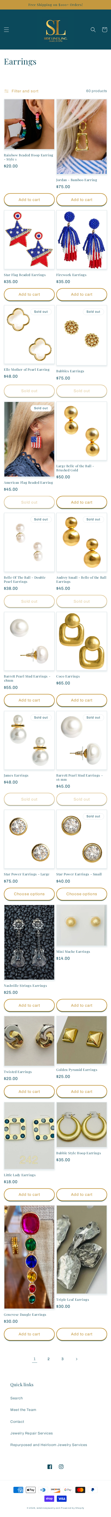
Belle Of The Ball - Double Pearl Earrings (24, 579)
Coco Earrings (68, 676)
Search (16, 1398)
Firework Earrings (71, 275)
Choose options (29, 894)
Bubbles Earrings (70, 371)
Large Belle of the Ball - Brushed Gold (75, 468)
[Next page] (76, 1359)
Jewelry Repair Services (31, 1433)
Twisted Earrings (18, 1072)
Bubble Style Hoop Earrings (78, 1153)
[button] (6, 29)
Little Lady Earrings (20, 1175)
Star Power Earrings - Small (79, 874)
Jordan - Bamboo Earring (76, 180)
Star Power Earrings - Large (27, 874)
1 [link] (35, 1359)
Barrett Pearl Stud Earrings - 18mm (27, 678)
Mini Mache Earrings (73, 951)
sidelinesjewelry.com (48, 1508)
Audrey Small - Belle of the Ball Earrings (81, 579)
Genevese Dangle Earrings (25, 1314)
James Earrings (16, 775)
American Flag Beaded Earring (28, 482)
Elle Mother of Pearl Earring (27, 369)
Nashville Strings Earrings (25, 985)
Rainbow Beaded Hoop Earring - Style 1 (28, 157)
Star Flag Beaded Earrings (25, 275)
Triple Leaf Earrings (72, 1299)
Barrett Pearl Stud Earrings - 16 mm (79, 777)
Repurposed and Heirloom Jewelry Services (48, 1445)
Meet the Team (23, 1410)
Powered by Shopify (72, 1508)
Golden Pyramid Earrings (77, 1070)
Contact (17, 1422)
